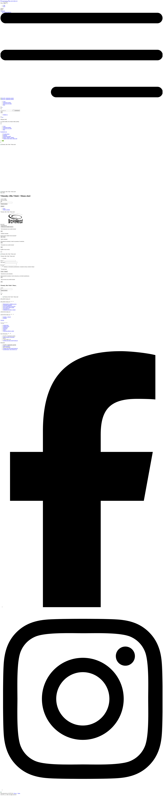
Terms (19, 793)
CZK (4, 5)
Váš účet (2, 320)
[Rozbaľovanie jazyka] (2, 112)
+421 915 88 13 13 (10, 349)
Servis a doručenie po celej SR (9, 306)
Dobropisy (5, 328)
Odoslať (5, 271)
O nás (4, 101)
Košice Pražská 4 (6, 346)
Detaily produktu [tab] (6, 209)
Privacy (15, 793)
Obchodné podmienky (7, 305)
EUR (4, 6)
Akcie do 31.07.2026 (7, 103)
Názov (2, 260)
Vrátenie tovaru (6, 326)
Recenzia (3, 265)
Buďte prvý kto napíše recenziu (7, 226)
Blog (4, 104)
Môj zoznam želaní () (6, 12)
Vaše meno (3, 262)
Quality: (4, 258)
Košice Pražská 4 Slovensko (8, 337)
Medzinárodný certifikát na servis (9, 304)
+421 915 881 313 (13, 1)
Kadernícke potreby (7, 102)
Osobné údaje (6, 325)
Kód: (2, 192)
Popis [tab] (4, 208)
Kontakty (5, 318)
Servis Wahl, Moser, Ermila (8, 307)
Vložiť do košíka (4, 290)
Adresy (4, 329)
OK (1, 231)
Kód (2, 224)
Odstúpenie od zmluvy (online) (9, 309)
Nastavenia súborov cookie (8, 331)
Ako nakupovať (6, 308)
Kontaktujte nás (4, 131)
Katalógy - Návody (7, 316)
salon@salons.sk (5, 1)
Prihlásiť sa (5, 114)
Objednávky (5, 327)
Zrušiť (2, 271)
